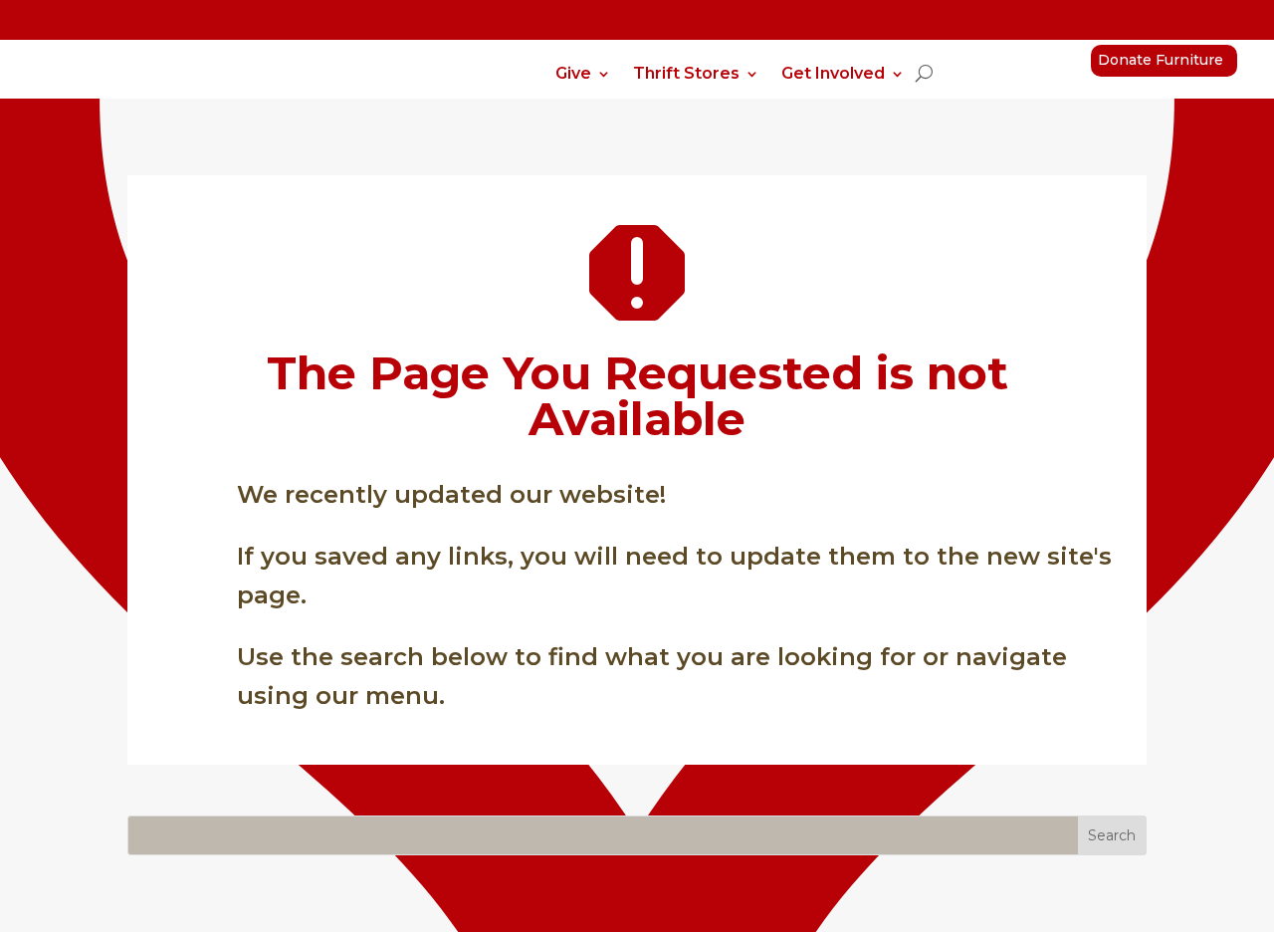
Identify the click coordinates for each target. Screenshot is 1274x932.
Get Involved (833, 75)
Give (573, 75)
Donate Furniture (1160, 60)
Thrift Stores (686, 75)
